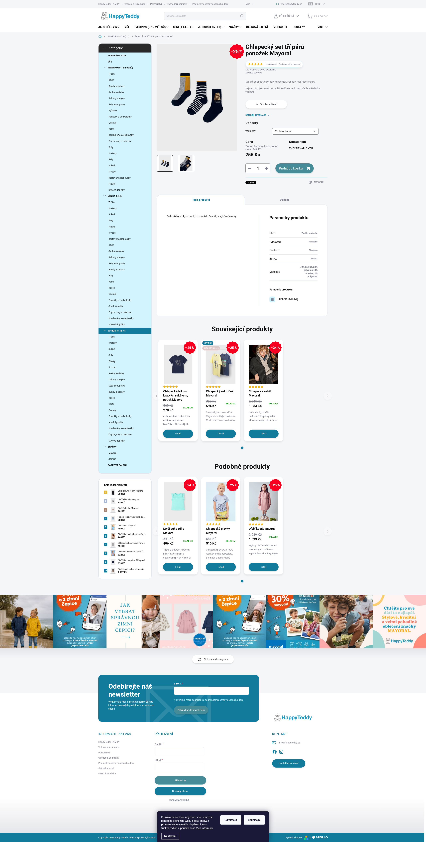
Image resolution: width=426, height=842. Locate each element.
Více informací (204, 828)
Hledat (241, 16)
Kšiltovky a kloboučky (119, 177)
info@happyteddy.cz (289, 742)
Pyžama (112, 110)
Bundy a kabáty (116, 86)
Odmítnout (230, 820)
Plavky (111, 183)
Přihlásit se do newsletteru (191, 710)
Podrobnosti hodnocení (289, 64)
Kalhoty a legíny (116, 98)
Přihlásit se (180, 780)
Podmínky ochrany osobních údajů (210, 4)
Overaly (112, 122)
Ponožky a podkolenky (120, 116)
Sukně (111, 165)
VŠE (110, 61)
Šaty (110, 159)
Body (111, 80)
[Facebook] (274, 751)
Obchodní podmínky (177, 4)
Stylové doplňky (116, 190)
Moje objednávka (107, 773)
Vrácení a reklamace (134, 4)
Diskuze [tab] (284, 199)
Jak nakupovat (106, 768)
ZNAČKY (112, 447)
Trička (111, 73)
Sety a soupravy (116, 104)
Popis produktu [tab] (201, 199)
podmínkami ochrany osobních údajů (224, 700)
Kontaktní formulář (289, 763)
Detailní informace (255, 115)
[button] (242, 448)
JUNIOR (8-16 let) (117, 330)
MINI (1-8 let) (115, 196)
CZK (317, 4)
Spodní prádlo (115, 306)
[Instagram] (281, 751)
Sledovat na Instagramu (216, 659)
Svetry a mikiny (116, 92)
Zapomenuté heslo (179, 800)
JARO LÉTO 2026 (117, 55)
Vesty (111, 128)
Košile (111, 287)
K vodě (111, 171)
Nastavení (170, 836)
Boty (110, 147)
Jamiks (112, 459)
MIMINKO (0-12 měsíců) (120, 67)
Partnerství (156, 4)
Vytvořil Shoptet (294, 837)
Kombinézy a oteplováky (121, 135)
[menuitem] (109, 27)
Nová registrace (180, 791)
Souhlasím (254, 820)
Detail (178, 433)
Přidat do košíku (291, 168)
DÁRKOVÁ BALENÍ (117, 465)
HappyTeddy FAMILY (108, 4)
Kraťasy (112, 153)
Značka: (253, 73)
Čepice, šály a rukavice (119, 141)
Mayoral (112, 453)
